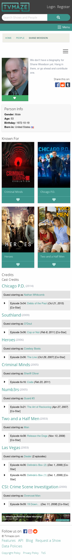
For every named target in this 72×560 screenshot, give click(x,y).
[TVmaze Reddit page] (35, 531)
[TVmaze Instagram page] (30, 531)
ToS (43, 553)
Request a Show (48, 541)
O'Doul (28, 323)
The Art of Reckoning (39, 407)
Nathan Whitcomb (34, 294)
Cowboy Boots (32, 348)
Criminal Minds (13, 192)
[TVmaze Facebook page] (25, 531)
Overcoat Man (32, 495)
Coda (30, 382)
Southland (11, 315)
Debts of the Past (37, 303)
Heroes (8, 256)
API (20, 541)
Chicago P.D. (47, 192)
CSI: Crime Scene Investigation (30, 487)
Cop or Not (33, 332)
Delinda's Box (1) (37, 475)
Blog (29, 541)
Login (51, 7)
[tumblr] (68, 85)
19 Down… (33, 504)
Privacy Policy (31, 553)
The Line (32, 357)
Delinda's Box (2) (37, 465)
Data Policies (12, 546)
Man (26, 427)
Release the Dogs (37, 435)
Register (63, 7)
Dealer (27, 456)
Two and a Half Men (52, 256)
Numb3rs (10, 389)
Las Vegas (11, 447)
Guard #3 (29, 398)
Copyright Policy (11, 553)
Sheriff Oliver (31, 373)
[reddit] (62, 85)
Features (9, 541)
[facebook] (57, 85)
